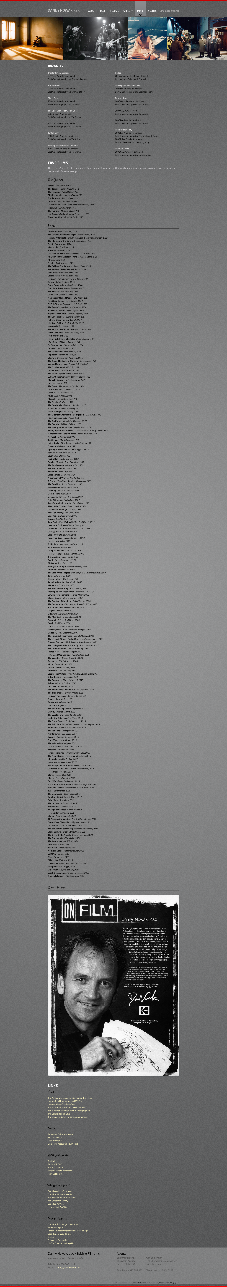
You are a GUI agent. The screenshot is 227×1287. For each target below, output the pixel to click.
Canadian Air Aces (56, 1203)
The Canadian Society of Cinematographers (67, 1117)
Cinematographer (169, 11)
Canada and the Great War (60, 1191)
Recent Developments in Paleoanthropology (68, 1230)
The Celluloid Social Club (59, 1113)
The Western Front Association (62, 1197)
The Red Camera (55, 1167)
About (92, 11)
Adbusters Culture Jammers (60, 1134)
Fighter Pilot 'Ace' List (57, 1207)
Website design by (130, 1283)
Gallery (128, 11)
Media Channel (55, 1137)
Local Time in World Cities (59, 1233)
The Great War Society (58, 1200)
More (140, 11)
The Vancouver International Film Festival (66, 1107)
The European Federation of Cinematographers (69, 1110)
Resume (114, 11)
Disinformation (55, 1140)
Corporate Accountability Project (63, 1143)
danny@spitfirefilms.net (68, 1267)
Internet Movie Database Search (62, 1104)
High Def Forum (55, 1173)
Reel (102, 11)
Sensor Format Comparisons (60, 1170)
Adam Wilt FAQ (55, 1164)
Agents (152, 11)
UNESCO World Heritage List (61, 1243)
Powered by (162, 1283)
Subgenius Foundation (58, 1240)
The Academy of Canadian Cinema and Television (70, 1098)
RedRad (51, 1161)
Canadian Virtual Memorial (60, 1194)
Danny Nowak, (64, 10)
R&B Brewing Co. (55, 1227)
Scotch (51, 1237)
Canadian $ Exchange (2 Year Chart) (64, 1224)
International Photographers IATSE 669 (66, 1101)
